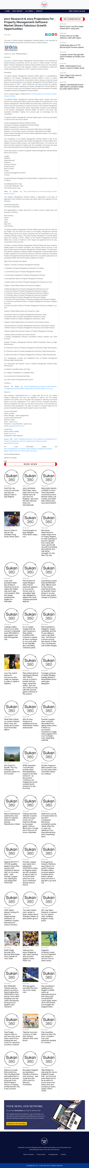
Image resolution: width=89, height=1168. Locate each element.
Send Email (11, 433)
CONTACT (39, 11)
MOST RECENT (18, 11)
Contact (63, 1154)
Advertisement (53, 1154)
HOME (8, 11)
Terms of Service (28, 1154)
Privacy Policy (41, 1154)
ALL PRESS (29, 11)
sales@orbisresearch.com (16, 426)
